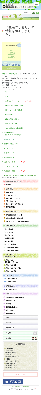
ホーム (13, 386)
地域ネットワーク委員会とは (14, 204)
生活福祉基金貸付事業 (11, 247)
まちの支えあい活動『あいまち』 (16, 297)
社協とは (8, 184)
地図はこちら (20, 374)
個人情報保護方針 (25, 386)
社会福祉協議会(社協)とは (13, 181)
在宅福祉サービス (11, 225)
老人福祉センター (11, 286)
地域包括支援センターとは (14, 215)
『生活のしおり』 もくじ (11, 101)
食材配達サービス (9, 157)
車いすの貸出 (9, 241)
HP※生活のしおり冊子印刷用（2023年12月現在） (20, 175)
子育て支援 (9, 275)
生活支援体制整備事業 (11, 250)
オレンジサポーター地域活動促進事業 (17, 221)
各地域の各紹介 (10, 207)
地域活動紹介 (10, 189)
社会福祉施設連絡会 (12, 307)
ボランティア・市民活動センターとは (11, 261)
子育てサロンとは (11, 201)
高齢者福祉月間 (10, 300)
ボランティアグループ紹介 (13, 268)
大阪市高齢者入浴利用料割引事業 (14, 128)
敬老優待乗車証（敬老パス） (13, 119)
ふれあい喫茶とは (11, 195)
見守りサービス (8, 148)
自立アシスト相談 (10, 244)
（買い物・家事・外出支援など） (13, 135)
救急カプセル (10, 310)
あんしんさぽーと (10, 232)
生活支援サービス (9, 132)
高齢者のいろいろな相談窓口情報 (14, 105)
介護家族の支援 (9, 238)
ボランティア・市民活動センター (9, 255)
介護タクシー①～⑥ (9, 162)
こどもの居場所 (11, 281)
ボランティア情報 (10, 265)
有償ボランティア (9, 153)
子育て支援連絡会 (11, 278)
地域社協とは (10, 192)
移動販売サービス (9, 139)
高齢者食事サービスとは (13, 198)
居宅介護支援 (9, 235)
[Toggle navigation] (36, 4)
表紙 (6, 92)
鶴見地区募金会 (10, 313)
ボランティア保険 (10, 271)
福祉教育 (8, 304)
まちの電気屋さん (10, 114)
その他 (8, 293)
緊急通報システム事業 (11, 123)
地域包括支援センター (12, 211)
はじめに (7, 96)
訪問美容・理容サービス (11, 144)
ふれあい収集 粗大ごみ (11, 166)
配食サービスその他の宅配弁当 (13, 110)
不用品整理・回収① (9, 171)
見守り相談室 (9, 229)
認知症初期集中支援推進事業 (14, 218)
